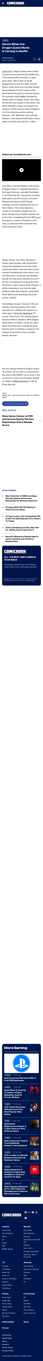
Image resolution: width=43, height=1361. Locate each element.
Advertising (6, 1338)
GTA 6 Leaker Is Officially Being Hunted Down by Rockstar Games (16, 1157)
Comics (5, 1226)
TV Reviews (6, 1269)
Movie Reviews (29, 1233)
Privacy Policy (31, 580)
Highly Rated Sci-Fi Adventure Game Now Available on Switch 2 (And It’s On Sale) (14, 1173)
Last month (7, 71)
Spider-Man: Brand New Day (32, 1241)
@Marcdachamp (20, 381)
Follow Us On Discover (14, 404)
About (4, 1341)
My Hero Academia (8, 1313)
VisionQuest (6, 1288)
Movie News (28, 1230)
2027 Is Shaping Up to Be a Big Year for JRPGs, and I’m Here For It (22, 528)
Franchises (29, 1294)
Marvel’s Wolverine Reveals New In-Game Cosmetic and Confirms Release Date (22, 539)
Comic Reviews (7, 1233)
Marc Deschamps (8, 58)
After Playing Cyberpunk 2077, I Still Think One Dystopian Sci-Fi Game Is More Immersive (16, 1190)
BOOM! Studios (7, 1249)
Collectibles (8, 1322)
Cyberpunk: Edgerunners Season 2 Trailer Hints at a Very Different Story (15, 1127)
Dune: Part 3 (28, 1248)
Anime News (6, 1297)
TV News (5, 1266)
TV (3, 1262)
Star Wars (27, 1304)
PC (25, 1282)
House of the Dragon (9, 1279)
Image (4, 1243)
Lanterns (5, 1282)
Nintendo (27, 1272)
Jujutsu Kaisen (7, 1307)
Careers (5, 1344)
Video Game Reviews (31, 1269)
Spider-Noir (6, 1272)
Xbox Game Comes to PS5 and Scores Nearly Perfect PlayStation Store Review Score (18, 421)
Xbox (25, 1275)
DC (3, 1240)
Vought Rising (7, 1285)
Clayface (27, 1245)
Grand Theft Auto (30, 1313)
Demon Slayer (7, 1304)
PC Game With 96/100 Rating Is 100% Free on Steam (20, 508)
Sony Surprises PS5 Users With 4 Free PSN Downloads (20, 1079)
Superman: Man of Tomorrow (30, 1255)
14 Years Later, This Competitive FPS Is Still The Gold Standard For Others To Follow (23, 518)
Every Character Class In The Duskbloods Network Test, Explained (16, 1143)
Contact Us (6, 1335)
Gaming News (28, 1266)
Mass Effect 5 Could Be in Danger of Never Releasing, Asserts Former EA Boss (15, 1093)
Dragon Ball (6, 1300)
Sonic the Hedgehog (23, 313)
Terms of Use (10, 580)
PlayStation (28, 1279)
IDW (3, 1246)
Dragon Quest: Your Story (11, 395)
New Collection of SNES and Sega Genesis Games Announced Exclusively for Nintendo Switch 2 (21, 498)
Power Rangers (29, 1310)
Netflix (23, 96)
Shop (26, 1322)
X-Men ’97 (5, 1275)
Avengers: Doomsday (31, 1251)
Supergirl (27, 1236)
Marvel (4, 1236)
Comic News (6, 1230)
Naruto (4, 1310)
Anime (7, 1121)
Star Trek (27, 1307)
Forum (5, 1328)
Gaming (5, 40)
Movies (27, 1226)
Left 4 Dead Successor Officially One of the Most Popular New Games (15, 1110)
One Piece (5, 1316)
